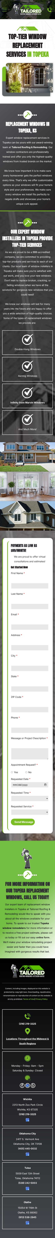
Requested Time (20, 792)
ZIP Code (16, 696)
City (13, 655)
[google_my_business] (27, 1086)
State (14, 676)
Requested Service (21, 806)
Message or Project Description (28, 738)
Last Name (17, 593)
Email (14, 614)
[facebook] (22, 1086)
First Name (17, 573)
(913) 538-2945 (27, 1217)
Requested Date (19, 779)
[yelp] (33, 1086)
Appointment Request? (23, 764)
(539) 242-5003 (27, 1182)
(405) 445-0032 (27, 1148)
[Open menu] (4, 10)
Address (15, 635)
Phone (14, 717)
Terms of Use (28, 999)
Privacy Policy (41, 999)
